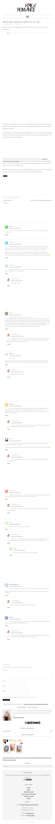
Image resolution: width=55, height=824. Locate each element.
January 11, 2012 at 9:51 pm (17, 280)
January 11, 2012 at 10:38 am (17, 371)
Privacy (29, 798)
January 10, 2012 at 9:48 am (17, 536)
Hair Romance (27, 6)
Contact (31, 796)
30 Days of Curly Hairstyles (29, 794)
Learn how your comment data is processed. (36, 704)
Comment (5, 670)
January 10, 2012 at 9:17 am (15, 524)
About (28, 789)
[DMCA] (27, 780)
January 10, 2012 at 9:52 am (17, 602)
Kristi (10, 226)
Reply (6, 234)
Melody (10, 353)
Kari (14, 548)
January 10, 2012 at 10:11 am (15, 440)
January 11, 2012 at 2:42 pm (19, 550)
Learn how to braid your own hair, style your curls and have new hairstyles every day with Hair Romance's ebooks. (27, 759)
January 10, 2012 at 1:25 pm (17, 422)
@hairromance (30, 813)
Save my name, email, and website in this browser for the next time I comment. (19, 697)
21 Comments (18, 24)
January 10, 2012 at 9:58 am (17, 506)
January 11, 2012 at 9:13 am (15, 314)
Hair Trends (19, 197)
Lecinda (10, 404)
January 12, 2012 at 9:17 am (15, 228)
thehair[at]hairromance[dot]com (29, 804)
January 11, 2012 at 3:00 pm (15, 267)
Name (4, 681)
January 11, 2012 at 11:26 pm (15, 244)
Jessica (10, 617)
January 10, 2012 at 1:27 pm (17, 456)
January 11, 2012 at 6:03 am (15, 355)
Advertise (26, 796)
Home (28, 787)
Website (4, 690)
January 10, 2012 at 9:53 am (15, 492)
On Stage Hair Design (13, 584)
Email (4, 686)
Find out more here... (18, 717)
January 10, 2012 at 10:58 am (15, 405)
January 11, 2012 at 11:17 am (17, 336)
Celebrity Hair (9, 197)
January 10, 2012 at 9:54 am (17, 632)
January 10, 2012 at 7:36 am (15, 619)
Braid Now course (29, 791)
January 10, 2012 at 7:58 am (15, 586)
